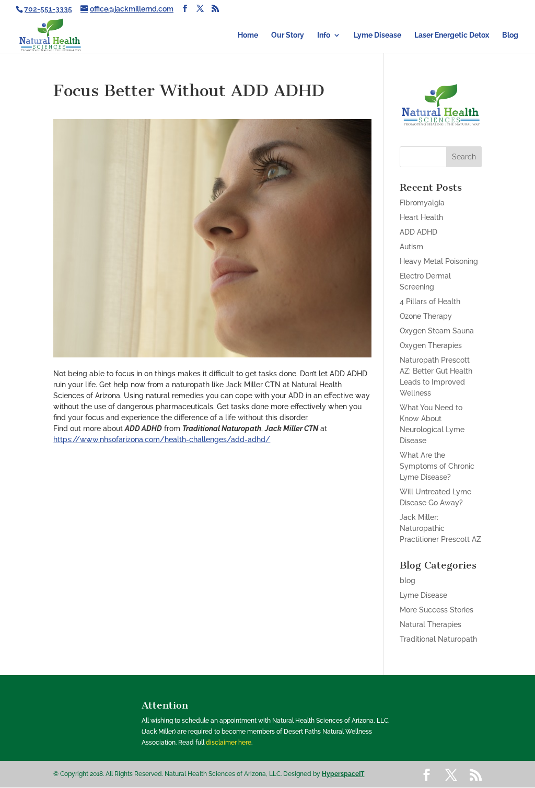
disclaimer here (228, 742)
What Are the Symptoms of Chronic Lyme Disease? (437, 466)
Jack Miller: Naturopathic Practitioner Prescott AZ (440, 528)
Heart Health (421, 217)
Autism (411, 246)
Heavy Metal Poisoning (439, 261)
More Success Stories (436, 610)
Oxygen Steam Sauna (437, 331)
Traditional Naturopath (438, 639)
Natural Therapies (430, 624)
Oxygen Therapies (431, 345)
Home (248, 35)
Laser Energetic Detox (451, 35)
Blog (510, 35)
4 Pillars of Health (430, 301)
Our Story (287, 35)
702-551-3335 (48, 9)
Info (323, 35)
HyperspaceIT (343, 774)
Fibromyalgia (422, 203)
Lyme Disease (377, 35)
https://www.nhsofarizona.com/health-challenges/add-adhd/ (161, 439)
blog (407, 580)
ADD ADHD (418, 232)
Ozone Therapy (426, 316)
